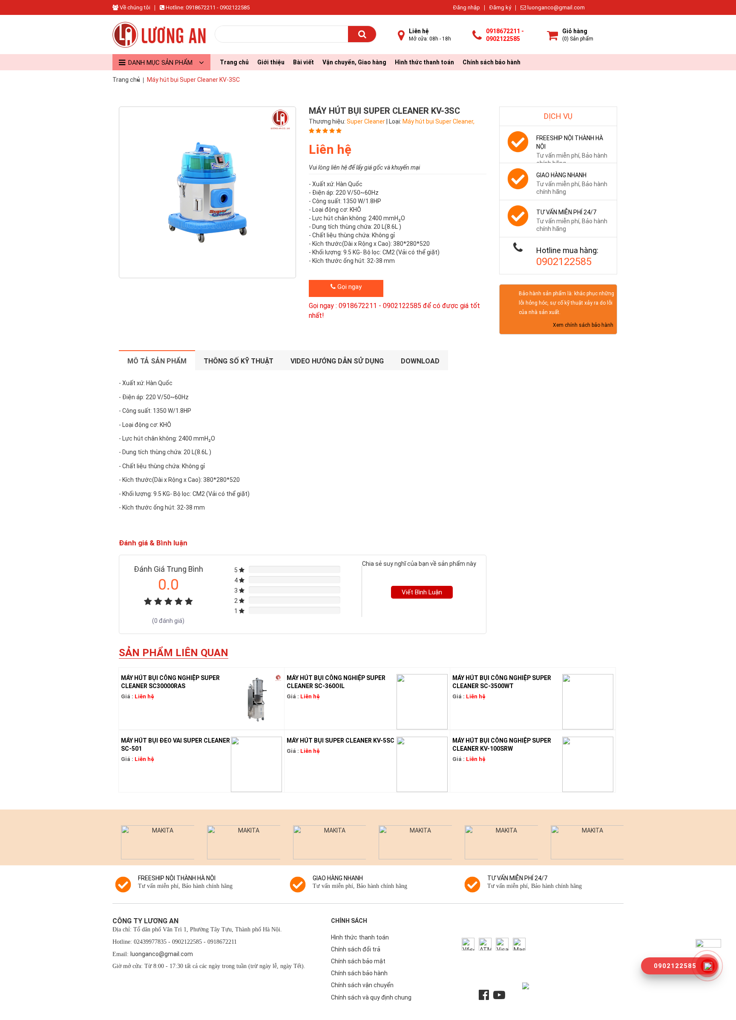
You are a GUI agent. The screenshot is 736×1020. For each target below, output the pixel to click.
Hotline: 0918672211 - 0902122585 (207, 7)
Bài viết (303, 62)
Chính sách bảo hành (491, 62)
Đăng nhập (466, 7)
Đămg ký (500, 7)
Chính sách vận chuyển (362, 985)
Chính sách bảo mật (358, 961)
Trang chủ (234, 62)
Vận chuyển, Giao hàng (354, 62)
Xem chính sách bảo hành (583, 325)
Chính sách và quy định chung (371, 997)
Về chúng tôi (134, 7)
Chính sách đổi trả (355, 949)
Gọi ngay (349, 287)
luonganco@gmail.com (555, 7)
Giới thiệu (271, 62)
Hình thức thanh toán (424, 62)
